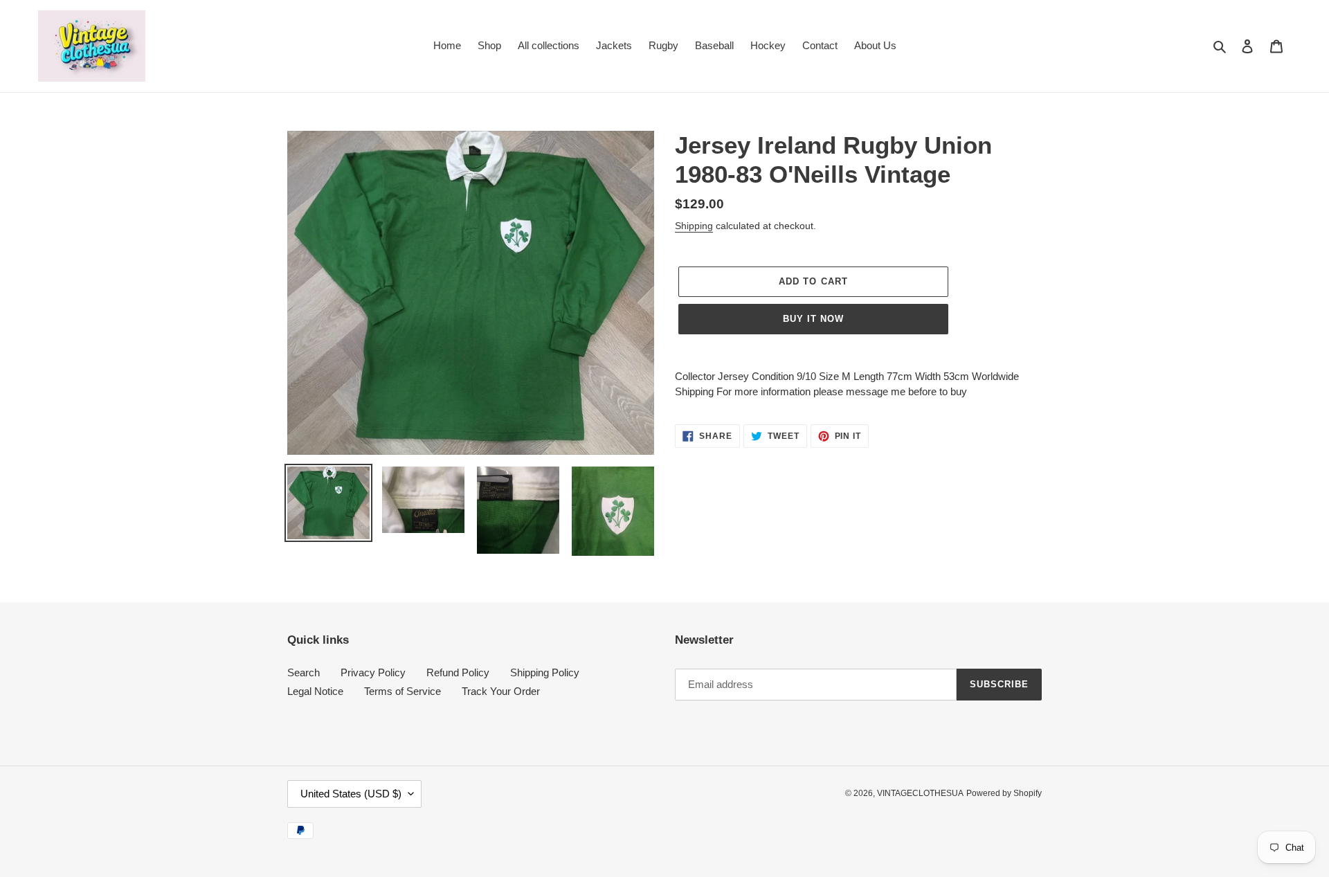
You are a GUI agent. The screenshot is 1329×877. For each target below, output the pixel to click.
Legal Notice (315, 691)
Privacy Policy (373, 672)
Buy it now (813, 319)
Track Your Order (501, 691)
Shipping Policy (544, 672)
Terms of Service (402, 691)
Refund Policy (457, 672)
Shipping (694, 225)
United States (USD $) (350, 793)
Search (303, 672)
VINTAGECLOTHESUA (920, 793)
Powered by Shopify (1004, 793)
